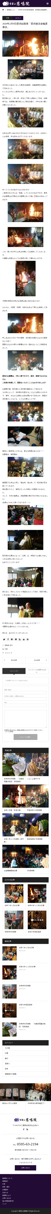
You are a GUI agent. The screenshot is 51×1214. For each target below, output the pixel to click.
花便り (7, 1063)
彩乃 (11, 645)
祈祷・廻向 (5, 1187)
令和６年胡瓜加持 (25, 1005)
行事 (7, 18)
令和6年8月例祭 (25, 986)
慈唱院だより (6, 1195)
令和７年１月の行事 (26, 948)
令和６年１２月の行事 (27, 967)
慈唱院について (7, 1178)
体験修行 (5, 1181)
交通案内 (5, 1189)
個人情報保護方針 (8, 1201)
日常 (6, 1069)
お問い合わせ (25, 1168)
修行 (6, 1058)
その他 (7, 1048)
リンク (4, 1204)
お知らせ (5, 1192)
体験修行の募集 (10, 1074)
